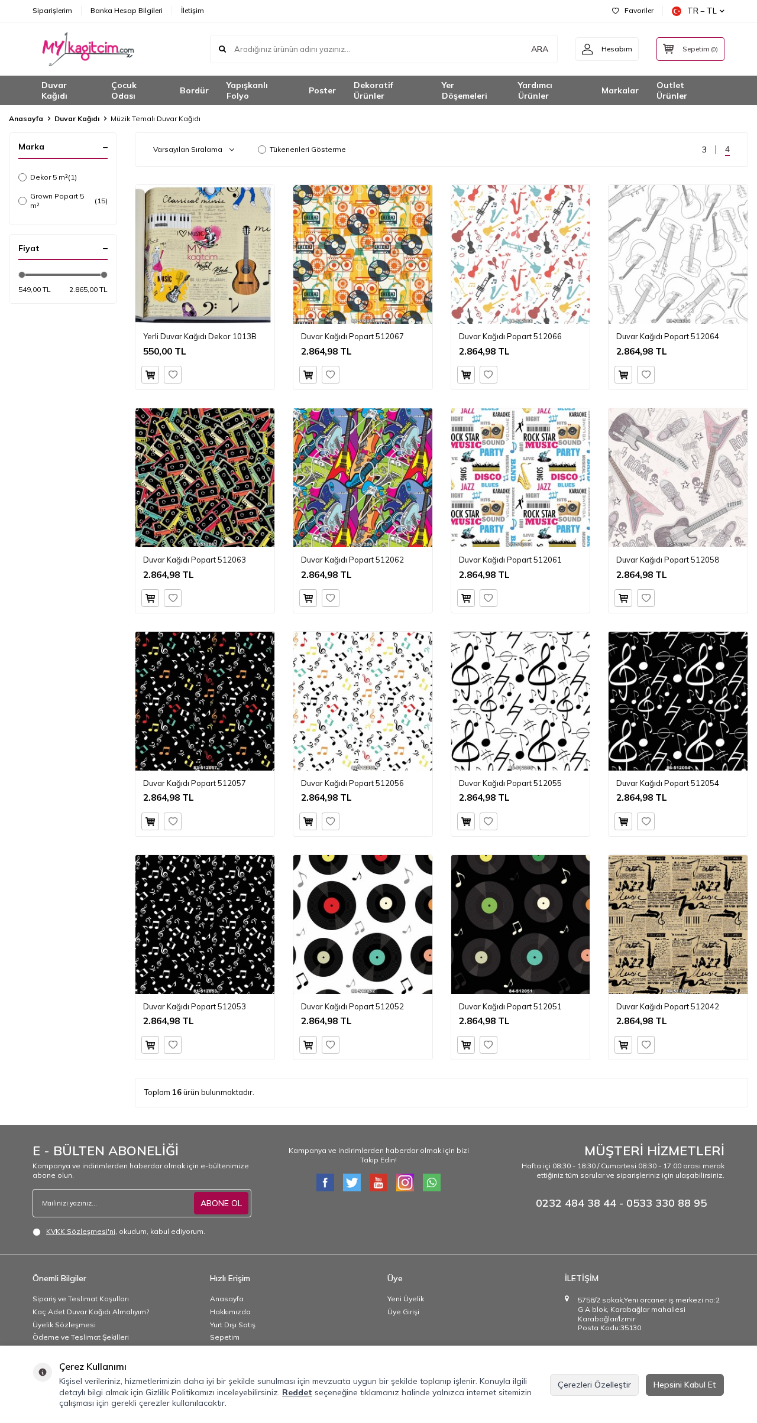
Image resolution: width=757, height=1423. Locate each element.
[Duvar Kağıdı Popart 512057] (204, 701)
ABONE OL (221, 1203)
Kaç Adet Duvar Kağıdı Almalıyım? (91, 1311)
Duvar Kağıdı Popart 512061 (510, 559)
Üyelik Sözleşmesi (64, 1324)
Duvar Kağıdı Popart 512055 (510, 783)
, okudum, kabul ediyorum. (125, 1231)
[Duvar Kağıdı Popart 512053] (204, 924)
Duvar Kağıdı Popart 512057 (194, 783)
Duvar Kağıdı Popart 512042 (667, 1006)
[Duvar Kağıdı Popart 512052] (362, 924)
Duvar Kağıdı (54, 91)
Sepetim (225, 1337)
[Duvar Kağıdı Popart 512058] (678, 477)
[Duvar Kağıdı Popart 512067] (362, 254)
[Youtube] (378, 1182)
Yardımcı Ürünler (535, 91)
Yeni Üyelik (405, 1298)
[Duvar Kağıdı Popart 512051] (520, 924)
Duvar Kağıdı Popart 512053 (194, 1006)
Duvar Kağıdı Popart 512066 (510, 336)
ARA (539, 49)
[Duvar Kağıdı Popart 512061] (520, 477)
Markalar (620, 90)
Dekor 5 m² (53, 177)
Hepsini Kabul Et (685, 1384)
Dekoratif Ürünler (373, 91)
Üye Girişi (403, 1311)
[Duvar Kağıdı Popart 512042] (678, 924)
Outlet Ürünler (671, 91)
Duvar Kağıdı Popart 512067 (352, 336)
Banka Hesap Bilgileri (126, 10)
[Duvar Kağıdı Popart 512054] (678, 701)
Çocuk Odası (124, 91)
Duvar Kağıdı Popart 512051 (510, 1006)
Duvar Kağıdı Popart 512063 (194, 559)
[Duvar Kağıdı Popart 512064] (678, 254)
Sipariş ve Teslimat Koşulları (81, 1298)
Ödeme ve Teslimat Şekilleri (81, 1337)
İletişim (192, 10)
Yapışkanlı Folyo (247, 91)
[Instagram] (405, 1182)
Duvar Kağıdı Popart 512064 (667, 336)
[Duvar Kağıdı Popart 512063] (204, 477)
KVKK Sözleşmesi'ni (80, 1231)
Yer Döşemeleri (464, 91)
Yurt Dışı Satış (232, 1324)
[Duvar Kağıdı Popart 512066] (520, 254)
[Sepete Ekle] (150, 375)
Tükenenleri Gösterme (308, 149)
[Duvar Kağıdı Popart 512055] (520, 701)
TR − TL (702, 10)
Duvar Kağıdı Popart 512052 (352, 1006)
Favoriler (639, 10)
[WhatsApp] (432, 1182)
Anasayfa (26, 118)
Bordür (194, 90)
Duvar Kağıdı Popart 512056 (352, 783)
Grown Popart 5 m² (69, 200)
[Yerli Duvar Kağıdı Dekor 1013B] (204, 254)
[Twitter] (352, 1182)
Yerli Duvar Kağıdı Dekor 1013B (200, 336)
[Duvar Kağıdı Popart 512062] (362, 477)
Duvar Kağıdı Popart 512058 (667, 559)
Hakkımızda (230, 1311)
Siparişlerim (52, 10)
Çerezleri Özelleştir (594, 1384)
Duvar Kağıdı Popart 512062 (352, 559)
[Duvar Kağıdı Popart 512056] (362, 701)
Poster (322, 90)
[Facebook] (325, 1182)
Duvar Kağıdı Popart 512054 (667, 783)
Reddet (297, 1392)
